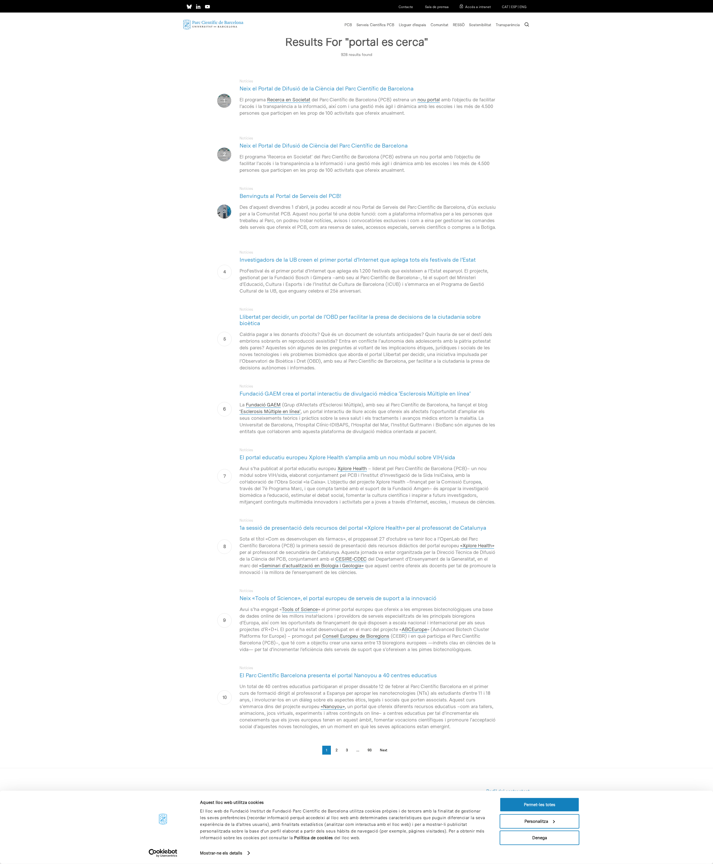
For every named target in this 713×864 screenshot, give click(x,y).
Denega (539, 837)
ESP (514, 7)
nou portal (428, 99)
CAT (505, 7)
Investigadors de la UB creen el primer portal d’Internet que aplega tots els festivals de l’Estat (358, 259)
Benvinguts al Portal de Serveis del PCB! (290, 196)
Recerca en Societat (288, 99)
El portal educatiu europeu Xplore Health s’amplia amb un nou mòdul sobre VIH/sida (347, 457)
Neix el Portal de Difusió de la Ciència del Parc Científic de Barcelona (327, 88)
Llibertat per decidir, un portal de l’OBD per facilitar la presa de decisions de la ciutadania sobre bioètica (360, 320)
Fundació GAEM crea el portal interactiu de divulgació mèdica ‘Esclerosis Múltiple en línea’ (355, 393)
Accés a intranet (478, 7)
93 (370, 750)
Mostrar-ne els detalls (221, 853)
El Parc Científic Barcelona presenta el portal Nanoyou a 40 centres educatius (338, 675)
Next (383, 750)
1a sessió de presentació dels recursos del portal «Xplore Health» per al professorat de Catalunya (363, 527)
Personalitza (536, 821)
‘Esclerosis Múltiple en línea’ (270, 411)
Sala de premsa (436, 7)
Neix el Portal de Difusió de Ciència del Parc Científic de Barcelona (324, 145)
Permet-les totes (539, 804)
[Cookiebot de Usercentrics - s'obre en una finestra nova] (163, 853)
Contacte (406, 7)
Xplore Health (352, 468)
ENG (522, 7)
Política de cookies (313, 837)
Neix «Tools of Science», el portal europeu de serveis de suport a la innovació (338, 598)
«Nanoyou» (333, 706)
